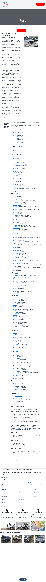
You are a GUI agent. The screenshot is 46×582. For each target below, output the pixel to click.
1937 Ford (15, 172)
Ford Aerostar (15, 297)
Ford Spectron (15, 278)
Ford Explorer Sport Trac (17, 358)
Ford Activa (15, 353)
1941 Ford (15, 181)
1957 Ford (15, 199)
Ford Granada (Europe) (17, 282)
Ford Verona (15, 328)
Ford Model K (15, 138)
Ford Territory (15, 378)
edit (20, 146)
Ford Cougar (15, 336)
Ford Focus (15, 368)
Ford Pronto (15, 316)
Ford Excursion (16, 356)
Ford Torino (15, 266)
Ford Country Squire (17, 205)
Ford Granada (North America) (19, 284)
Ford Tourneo (15, 343)
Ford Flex (14, 361)
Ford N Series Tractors (17, 398)
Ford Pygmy (15, 185)
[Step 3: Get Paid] (38, 510)
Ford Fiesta (15, 386)
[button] (35, 4)
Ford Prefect (15, 178)
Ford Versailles (15, 229)
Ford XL (14, 270)
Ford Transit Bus (16, 190)
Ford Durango (15, 303)
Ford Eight (15, 175)
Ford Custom (15, 188)
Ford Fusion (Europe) (17, 369)
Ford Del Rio (15, 212)
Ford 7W (14, 174)
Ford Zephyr (23, 231)
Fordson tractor (18, 396)
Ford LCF (14, 362)
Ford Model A (15, 150)
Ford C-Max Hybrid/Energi (18, 384)
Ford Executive (16, 250)
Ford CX (14, 171)
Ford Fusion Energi (16, 389)
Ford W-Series (15, 267)
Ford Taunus (15, 226)
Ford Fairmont (15, 281)
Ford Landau (15, 288)
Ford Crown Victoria (17, 337)
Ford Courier (15, 206)
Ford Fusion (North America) (18, 366)
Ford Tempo (15, 326)
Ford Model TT (16, 149)
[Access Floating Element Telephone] (21, 579)
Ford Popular (15, 222)
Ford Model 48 (16, 167)
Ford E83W (15, 177)
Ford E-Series (15, 247)
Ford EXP (14, 306)
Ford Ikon (14, 372)
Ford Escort (15, 249)
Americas (25, 290)
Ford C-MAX (15, 355)
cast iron (16, 429)
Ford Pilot (14, 184)
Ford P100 (15, 291)
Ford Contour (15, 334)
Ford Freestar (15, 364)
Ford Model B (15, 133)
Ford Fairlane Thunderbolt (18, 253)
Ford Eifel (14, 169)
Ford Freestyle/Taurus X (17, 371)
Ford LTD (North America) (18, 263)
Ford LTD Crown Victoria (18, 310)
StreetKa (20, 376)
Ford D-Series (15, 254)
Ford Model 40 (16, 161)
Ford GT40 (15, 259)
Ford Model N (15, 139)
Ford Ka (14, 341)
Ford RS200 (15, 318)
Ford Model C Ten (16, 168)
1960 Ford (15, 236)
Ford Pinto (15, 292)
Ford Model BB (16, 158)
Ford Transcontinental (17, 285)
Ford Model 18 (15, 159)
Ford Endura (15, 365)
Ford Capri (15, 237)
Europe (25, 344)
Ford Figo (14, 390)
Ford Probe (15, 315)
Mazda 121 (29, 307)
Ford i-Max (15, 374)
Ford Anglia (15, 179)
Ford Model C (15, 135)
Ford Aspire (15, 333)
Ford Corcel (15, 240)
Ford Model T (15, 144)
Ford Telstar (15, 323)
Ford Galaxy (15, 340)
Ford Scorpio (15, 319)
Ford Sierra (15, 320)
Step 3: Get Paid (38, 512)
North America (26, 256)
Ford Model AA (16, 151)
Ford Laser (15, 309)
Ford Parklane (15, 220)
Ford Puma (15, 346)
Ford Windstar (15, 347)
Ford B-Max (15, 383)
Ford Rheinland (16, 165)
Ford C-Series (15, 200)
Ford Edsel (15, 213)
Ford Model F (15, 136)
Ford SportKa (15, 376)
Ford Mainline (15, 219)
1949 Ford (15, 187)
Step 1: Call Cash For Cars (7, 512)
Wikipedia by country (31, 482)
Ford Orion (15, 313)
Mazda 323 (26, 353)
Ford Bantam (15, 299)
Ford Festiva (15, 307)
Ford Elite (14, 279)
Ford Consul (15, 202)
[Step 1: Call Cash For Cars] (7, 510)
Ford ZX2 (14, 348)
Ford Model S (15, 142)
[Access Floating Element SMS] (24, 579)
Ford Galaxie (15, 218)
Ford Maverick (15, 290)
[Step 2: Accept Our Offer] (23, 510)
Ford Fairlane (15, 215)
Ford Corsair (15, 241)
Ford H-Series (15, 260)
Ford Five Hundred (16, 359)
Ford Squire (15, 225)
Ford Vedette (15, 182)
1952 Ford (15, 196)
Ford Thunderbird (16, 228)
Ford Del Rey (15, 302)
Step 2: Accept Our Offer (23, 512)
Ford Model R (15, 141)
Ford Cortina (15, 244)
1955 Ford (15, 197)
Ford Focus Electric (16, 387)
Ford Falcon (15, 256)
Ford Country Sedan (17, 203)
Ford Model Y (15, 162)
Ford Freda (15, 338)
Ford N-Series (15, 264)
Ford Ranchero (16, 223)
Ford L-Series (15, 287)
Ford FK (14, 216)
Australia (29, 237)
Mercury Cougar (34, 336)
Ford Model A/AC (16, 132)
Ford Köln (14, 164)
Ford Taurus (15, 325)
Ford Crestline (15, 209)
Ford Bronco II (15, 300)
